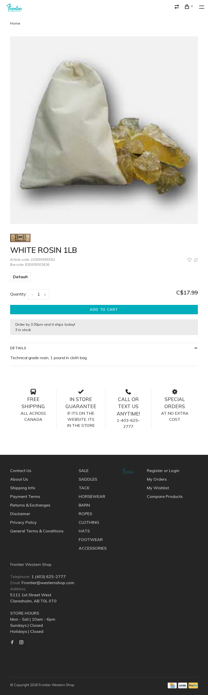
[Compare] (178, 7)
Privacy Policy (23, 522)
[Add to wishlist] (190, 260)
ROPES (85, 513)
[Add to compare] (196, 260)
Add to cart (104, 309)
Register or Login (163, 470)
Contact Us (20, 470)
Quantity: (18, 294)
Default (20, 276)
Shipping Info (22, 487)
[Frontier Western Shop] (128, 471)
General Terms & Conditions (36, 530)
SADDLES (88, 479)
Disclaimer (20, 513)
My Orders (157, 479)
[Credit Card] (172, 686)
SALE (84, 470)
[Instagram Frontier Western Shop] (21, 642)
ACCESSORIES (93, 548)
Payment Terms (25, 496)
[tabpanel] (104, 130)
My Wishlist (158, 487)
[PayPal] (193, 686)
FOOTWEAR (91, 539)
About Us (19, 479)
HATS (84, 530)
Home (15, 23)
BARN (84, 505)
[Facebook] (12, 642)
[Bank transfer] (182, 686)
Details (18, 348)
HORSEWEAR (92, 496)
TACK (84, 487)
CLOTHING (89, 522)
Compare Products (165, 496)
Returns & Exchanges (30, 505)
